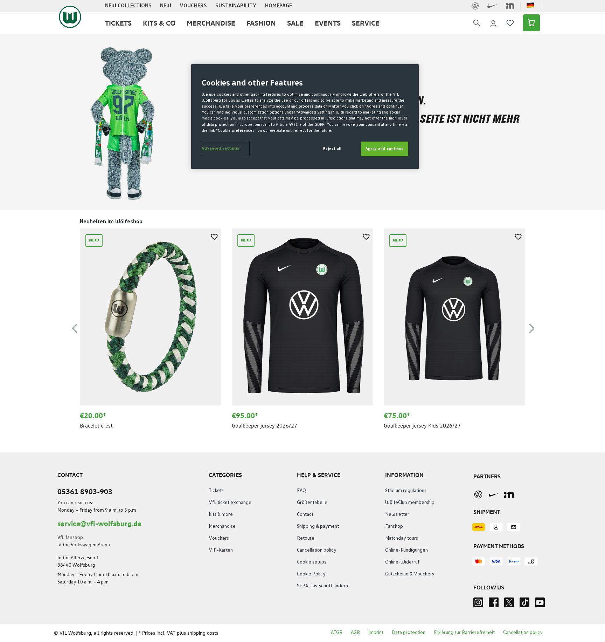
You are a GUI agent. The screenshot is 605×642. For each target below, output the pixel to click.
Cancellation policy (316, 550)
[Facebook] (494, 604)
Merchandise (222, 526)
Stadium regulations (405, 490)
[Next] (532, 327)
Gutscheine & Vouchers (409, 574)
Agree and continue (385, 149)
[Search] (476, 23)
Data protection (408, 632)
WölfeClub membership (409, 502)
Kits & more (221, 514)
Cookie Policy (311, 574)
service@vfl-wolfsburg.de (99, 523)
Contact (305, 514)
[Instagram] (478, 604)
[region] (302, 327)
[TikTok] (524, 604)
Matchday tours (401, 538)
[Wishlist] (510, 22)
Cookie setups (311, 562)
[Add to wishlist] (214, 235)
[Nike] (494, 494)
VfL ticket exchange (230, 502)
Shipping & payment (318, 526)
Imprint (375, 632)
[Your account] (493, 22)
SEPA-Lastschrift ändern (322, 585)
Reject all (332, 149)
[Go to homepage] (70, 17)
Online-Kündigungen (406, 550)
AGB (355, 632)
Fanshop (394, 526)
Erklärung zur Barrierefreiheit (464, 632)
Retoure (305, 538)
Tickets (216, 490)
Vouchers (219, 538)
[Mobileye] (509, 494)
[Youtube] (540, 604)
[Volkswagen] (478, 494)
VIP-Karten (221, 550)
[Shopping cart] (529, 22)
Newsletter (397, 514)
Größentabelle (312, 502)
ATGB (336, 632)
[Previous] (74, 327)
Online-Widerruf (402, 562)
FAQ (301, 490)
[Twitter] (509, 604)
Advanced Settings (220, 148)
